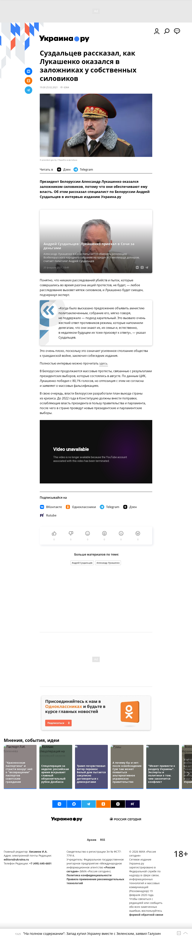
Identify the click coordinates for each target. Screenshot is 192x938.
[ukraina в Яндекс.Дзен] (118, 804)
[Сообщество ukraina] (74, 804)
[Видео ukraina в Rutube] (132, 804)
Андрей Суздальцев (82, 562)
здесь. (103, 363)
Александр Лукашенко (108, 562)
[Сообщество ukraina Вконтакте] (59, 804)
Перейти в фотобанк (67, 160)
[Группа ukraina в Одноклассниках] (103, 804)
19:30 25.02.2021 (49, 87)
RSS (102, 840)
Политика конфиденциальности (89, 875)
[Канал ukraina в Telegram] (89, 804)
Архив (91, 840)
